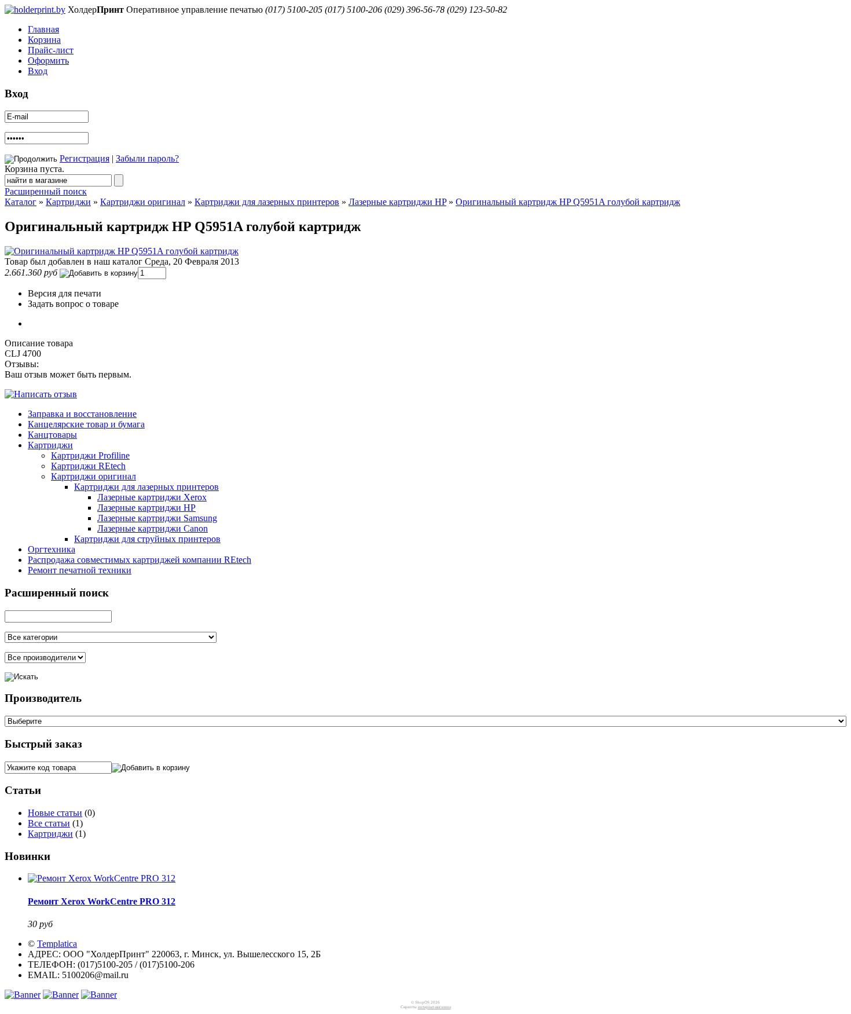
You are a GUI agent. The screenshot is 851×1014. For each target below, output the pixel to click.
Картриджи (68, 202)
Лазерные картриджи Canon (152, 528)
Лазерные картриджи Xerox (152, 497)
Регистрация (84, 158)
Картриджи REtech (88, 466)
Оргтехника (51, 549)
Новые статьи (55, 813)
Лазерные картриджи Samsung (157, 518)
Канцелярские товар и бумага (86, 424)
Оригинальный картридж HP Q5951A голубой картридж (568, 202)
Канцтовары (52, 435)
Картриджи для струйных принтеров (147, 539)
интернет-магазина (434, 1007)
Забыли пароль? (147, 158)
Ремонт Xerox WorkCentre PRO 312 (101, 901)
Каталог (20, 202)
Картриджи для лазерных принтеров (267, 202)
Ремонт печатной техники (79, 570)
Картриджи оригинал (142, 202)
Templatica (57, 944)
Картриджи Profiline (90, 455)
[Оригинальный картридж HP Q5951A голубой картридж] (122, 251)
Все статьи (49, 823)
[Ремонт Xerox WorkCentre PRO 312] (101, 878)
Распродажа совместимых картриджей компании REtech (139, 560)
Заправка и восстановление (82, 414)
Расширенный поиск (46, 191)
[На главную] (35, 9)
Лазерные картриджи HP (397, 202)
